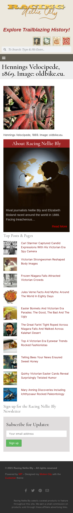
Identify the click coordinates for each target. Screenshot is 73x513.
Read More (59, 226)
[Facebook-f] (26, 490)
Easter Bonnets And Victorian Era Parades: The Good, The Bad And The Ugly (45, 312)
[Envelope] (47, 490)
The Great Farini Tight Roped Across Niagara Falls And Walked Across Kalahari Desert (44, 328)
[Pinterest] (40, 490)
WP (20, 474)
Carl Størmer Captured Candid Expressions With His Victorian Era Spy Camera (43, 247)
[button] (3, 57)
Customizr (10, 477)
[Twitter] (33, 490)
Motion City (46, 474)
